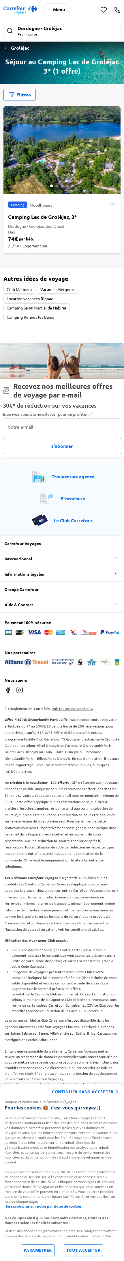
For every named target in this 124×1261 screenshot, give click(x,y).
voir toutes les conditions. (72, 708)
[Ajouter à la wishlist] (111, 204)
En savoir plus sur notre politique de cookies (44, 1206)
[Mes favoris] (103, 10)
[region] (62, 1172)
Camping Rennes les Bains (30, 317)
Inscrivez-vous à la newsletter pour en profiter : (48, 414)
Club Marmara (19, 289)
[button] (62, 31)
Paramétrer (38, 1250)
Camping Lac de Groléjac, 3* (42, 216)
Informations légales (24, 574)
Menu (59, 9)
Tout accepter (83, 1250)
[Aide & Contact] (117, 9)
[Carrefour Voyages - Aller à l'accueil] (20, 9)
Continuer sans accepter (83, 1091)
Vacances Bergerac (57, 289)
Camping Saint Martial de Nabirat (37, 307)
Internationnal (18, 558)
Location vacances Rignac (30, 298)
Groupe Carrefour (22, 589)
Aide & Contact (19, 604)
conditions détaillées (86, 929)
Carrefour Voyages (23, 543)
